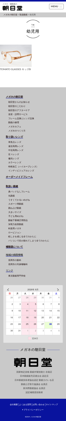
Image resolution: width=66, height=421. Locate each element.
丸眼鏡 (11, 196)
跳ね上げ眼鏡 (14, 208)
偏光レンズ (13, 158)
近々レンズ (13, 154)
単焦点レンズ (14, 142)
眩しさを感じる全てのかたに (22, 236)
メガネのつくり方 (16, 131)
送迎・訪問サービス (18, 114)
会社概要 (14, 405)
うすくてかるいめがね (19, 200)
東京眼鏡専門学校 (16, 276)
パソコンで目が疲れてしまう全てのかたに (28, 241)
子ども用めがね (15, 216)
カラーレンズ (14, 162)
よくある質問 (25, 405)
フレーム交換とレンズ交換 (21, 118)
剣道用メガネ (14, 228)
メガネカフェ (14, 126)
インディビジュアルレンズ (21, 170)
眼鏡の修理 (13, 122)
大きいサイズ (14, 212)
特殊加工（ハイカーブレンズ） (23, 166)
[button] (56, 6)
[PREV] (9, 289)
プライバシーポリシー (34, 410)
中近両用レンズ (15, 150)
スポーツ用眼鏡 (15, 204)
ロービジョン (14, 232)
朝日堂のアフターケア (19, 110)
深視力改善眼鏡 (15, 224)
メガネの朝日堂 (35, 417)
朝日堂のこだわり (16, 106)
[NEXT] (57, 289)
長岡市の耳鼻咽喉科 (18, 264)
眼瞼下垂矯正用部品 (18, 220)
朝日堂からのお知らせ (19, 102)
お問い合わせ (39, 405)
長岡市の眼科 (14, 260)
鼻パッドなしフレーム (19, 191)
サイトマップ (52, 405)
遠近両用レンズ (15, 146)
